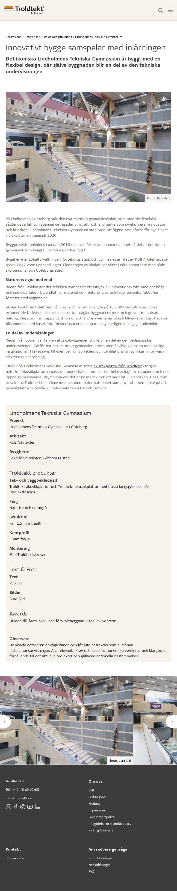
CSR (91, 790)
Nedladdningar (99, 864)
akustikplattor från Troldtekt (118, 365)
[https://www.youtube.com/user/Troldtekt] (30, 807)
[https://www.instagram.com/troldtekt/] (8, 807)
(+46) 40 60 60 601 (26, 789)
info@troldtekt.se (19, 798)
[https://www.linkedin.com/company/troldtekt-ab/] (37, 807)
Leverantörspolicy (101, 817)
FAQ (91, 871)
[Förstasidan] (24, 10)
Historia (94, 803)
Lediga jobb (97, 797)
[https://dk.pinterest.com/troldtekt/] (23, 807)
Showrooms (15, 858)
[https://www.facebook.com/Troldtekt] (15, 807)
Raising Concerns (101, 830)
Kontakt (13, 849)
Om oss (95, 781)
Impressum (96, 810)
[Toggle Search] (160, 10)
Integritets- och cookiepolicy (109, 823)
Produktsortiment (101, 858)
